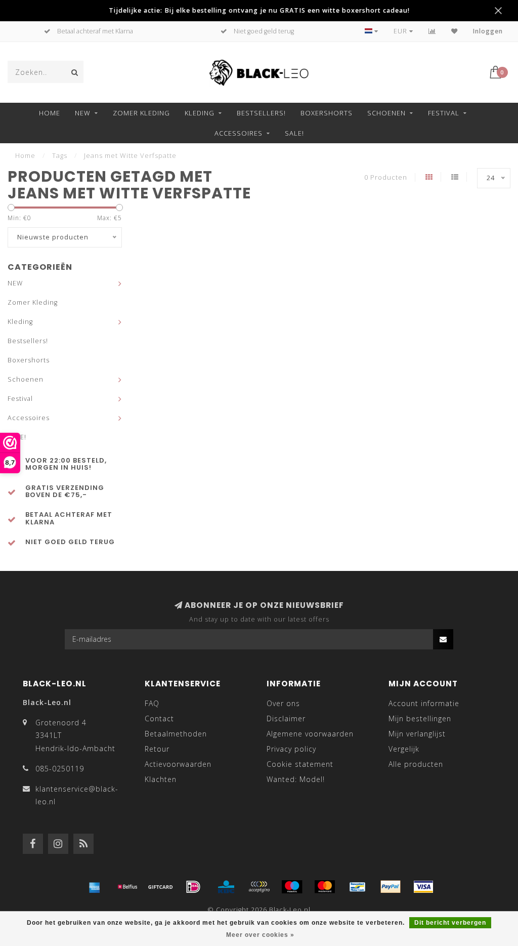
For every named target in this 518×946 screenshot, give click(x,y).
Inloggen (488, 31)
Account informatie (423, 703)
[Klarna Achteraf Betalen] (259, 886)
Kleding (199, 112)
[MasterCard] (324, 886)
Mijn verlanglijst (417, 733)
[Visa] (423, 886)
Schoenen (386, 112)
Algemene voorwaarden (310, 733)
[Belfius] (127, 886)
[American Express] (94, 886)
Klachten (161, 779)
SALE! (294, 133)
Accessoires (238, 133)
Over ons (283, 703)
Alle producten (415, 764)
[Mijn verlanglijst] (454, 31)
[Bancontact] (357, 886)
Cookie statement (300, 764)
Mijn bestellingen (419, 718)
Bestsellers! (261, 112)
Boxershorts (326, 112)
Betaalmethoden (176, 733)
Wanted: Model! (296, 779)
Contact (159, 718)
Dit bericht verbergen (450, 922)
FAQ (152, 703)
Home (49, 112)
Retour (157, 749)
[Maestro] (292, 886)
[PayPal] (390, 886)
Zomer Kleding (141, 112)
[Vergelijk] (432, 31)
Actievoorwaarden (178, 764)
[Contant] (160, 886)
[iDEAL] (193, 886)
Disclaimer (286, 718)
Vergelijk (403, 749)
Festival (443, 112)
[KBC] (226, 886)
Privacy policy (291, 749)
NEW (83, 112)
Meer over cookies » (260, 934)
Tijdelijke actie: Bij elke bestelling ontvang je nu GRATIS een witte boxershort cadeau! (259, 10)
